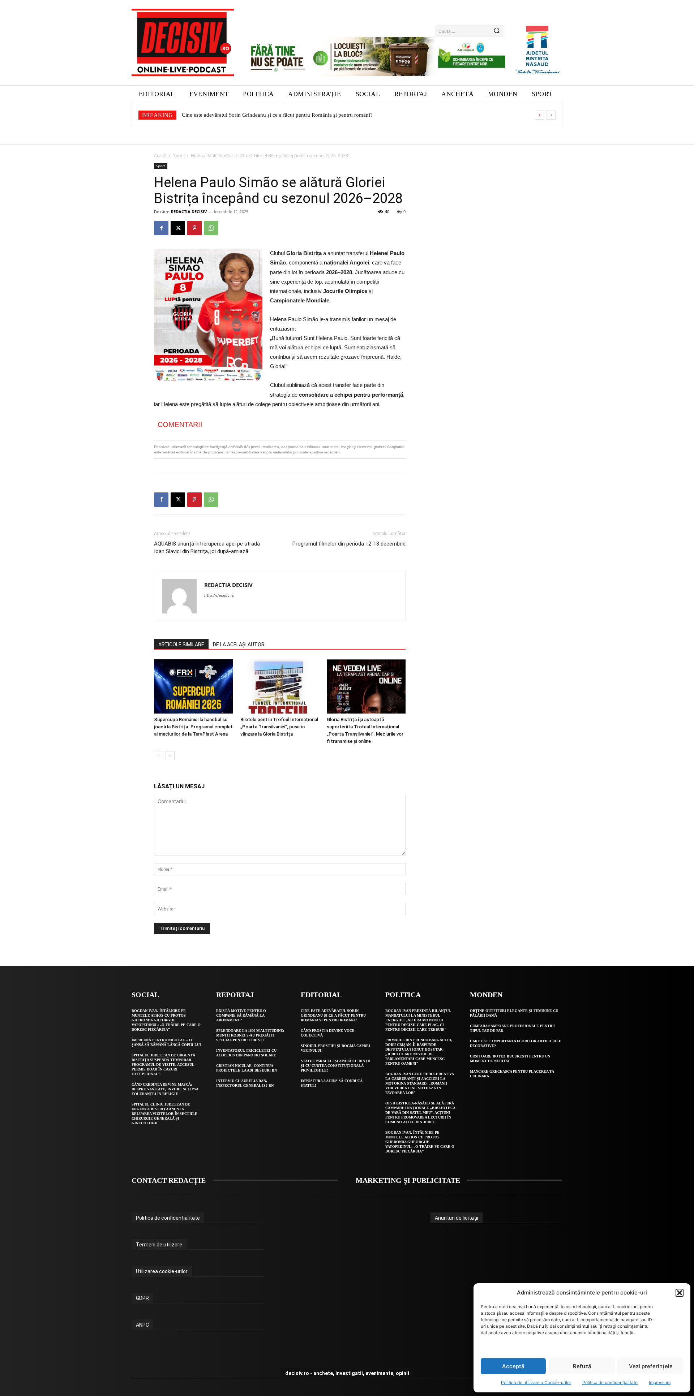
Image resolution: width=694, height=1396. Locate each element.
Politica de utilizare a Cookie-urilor (536, 1382)
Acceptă (513, 1366)
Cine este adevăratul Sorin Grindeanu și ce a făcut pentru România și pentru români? (277, 115)
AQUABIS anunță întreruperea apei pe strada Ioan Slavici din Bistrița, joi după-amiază (207, 547)
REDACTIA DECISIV (189, 211)
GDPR (142, 1298)
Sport (178, 155)
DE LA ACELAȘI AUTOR (239, 644)
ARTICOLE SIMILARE (181, 644)
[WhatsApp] (211, 228)
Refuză (582, 1366)
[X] (178, 228)
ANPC (142, 1325)
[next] (551, 115)
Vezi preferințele (651, 1366)
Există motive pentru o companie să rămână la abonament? (241, 1015)
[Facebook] (161, 228)
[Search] (497, 31)
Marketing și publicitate (408, 1180)
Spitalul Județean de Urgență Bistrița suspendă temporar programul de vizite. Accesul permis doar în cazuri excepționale (163, 1064)
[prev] (539, 115)
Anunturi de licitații (456, 1218)
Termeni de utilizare (159, 1245)
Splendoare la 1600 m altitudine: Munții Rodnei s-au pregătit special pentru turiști (250, 1035)
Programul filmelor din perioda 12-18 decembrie (349, 543)
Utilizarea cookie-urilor (162, 1271)
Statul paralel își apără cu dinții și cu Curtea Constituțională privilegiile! (335, 1065)
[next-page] (170, 755)
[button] (679, 1292)
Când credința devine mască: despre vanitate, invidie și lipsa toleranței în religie (165, 1089)
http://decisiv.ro (219, 595)
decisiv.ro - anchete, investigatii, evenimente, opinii (347, 1373)
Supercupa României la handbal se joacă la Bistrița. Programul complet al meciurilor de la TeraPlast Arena (193, 727)
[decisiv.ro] (183, 42)
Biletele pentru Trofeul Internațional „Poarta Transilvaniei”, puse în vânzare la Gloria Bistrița (279, 727)
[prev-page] (158, 755)
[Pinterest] (194, 228)
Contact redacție (169, 1180)
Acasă (160, 155)
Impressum (660, 1382)
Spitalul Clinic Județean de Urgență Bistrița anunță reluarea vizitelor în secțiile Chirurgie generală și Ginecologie (164, 1113)
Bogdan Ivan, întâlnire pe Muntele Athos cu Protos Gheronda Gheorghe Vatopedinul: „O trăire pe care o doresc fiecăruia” (166, 1020)
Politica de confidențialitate (610, 1382)
